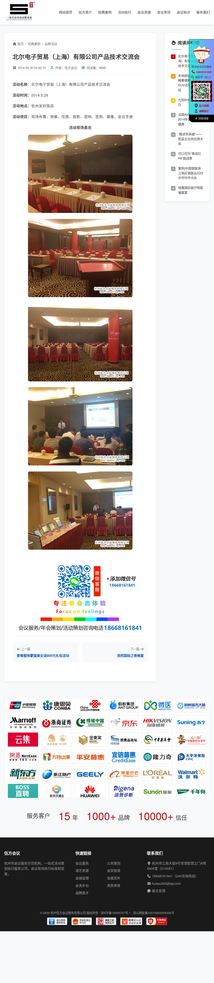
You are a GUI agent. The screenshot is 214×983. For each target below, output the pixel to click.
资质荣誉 (113, 885)
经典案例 (105, 12)
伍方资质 (204, 106)
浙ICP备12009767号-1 (116, 912)
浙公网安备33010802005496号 (153, 912)
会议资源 (144, 12)
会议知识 (183, 12)
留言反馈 (158, 890)
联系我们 (203, 12)
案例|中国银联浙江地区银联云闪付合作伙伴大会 (190, 173)
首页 (20, 43)
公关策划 (113, 863)
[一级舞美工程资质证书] (106, 921)
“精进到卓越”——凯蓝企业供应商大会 (190, 139)
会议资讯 (164, 12)
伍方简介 (85, 12)
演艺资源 (82, 870)
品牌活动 (51, 43)
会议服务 (82, 863)
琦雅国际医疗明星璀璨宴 (190, 190)
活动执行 (124, 12)
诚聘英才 (82, 892)
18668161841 (162, 876)
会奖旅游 (113, 870)
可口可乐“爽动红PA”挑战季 (189, 155)
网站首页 (65, 12)
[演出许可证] (81, 921)
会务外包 (82, 885)
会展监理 (82, 878)
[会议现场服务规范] (57, 921)
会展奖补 (113, 878)
